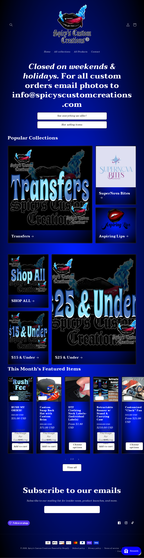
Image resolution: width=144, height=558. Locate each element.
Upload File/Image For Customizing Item (20, 436)
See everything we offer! (71, 116)
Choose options (77, 446)
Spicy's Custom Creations (39, 548)
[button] (11, 24)
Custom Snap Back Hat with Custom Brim (47, 413)
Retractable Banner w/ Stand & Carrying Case (105, 413)
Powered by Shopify (60, 548)
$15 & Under (23, 357)
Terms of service (111, 548)
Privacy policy (94, 548)
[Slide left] (65, 459)
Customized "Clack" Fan (133, 409)
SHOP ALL (21, 301)
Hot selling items (72, 125)
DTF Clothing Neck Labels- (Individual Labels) (77, 413)
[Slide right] (78, 459)
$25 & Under (67, 357)
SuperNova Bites (114, 193)
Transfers (20, 236)
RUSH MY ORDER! (18, 409)
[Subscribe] (96, 509)
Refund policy (78, 548)
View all (72, 468)
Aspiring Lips (112, 236)
